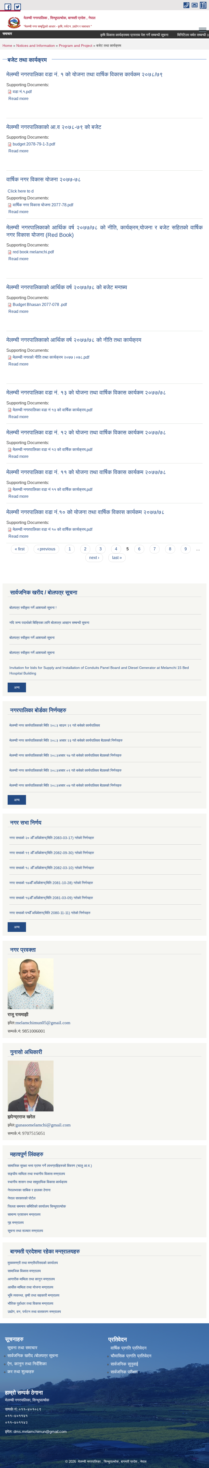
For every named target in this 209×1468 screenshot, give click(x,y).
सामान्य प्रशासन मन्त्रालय (24, 1214)
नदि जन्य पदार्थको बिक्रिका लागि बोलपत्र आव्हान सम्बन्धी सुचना (49, 623)
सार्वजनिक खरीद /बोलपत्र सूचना (32, 1355)
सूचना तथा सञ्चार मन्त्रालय (25, 1231)
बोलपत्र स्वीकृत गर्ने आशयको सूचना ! (33, 608)
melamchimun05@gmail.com (43, 1022)
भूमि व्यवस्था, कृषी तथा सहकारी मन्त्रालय (33, 1295)
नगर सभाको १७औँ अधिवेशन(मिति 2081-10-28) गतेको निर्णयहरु (51, 883)
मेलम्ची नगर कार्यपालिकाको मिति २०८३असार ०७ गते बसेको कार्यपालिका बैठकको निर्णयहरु (65, 785)
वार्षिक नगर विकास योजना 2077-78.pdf (43, 205)
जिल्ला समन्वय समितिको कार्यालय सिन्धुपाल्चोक (37, 1206)
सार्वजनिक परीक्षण (124, 1372)
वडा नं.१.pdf (22, 92)
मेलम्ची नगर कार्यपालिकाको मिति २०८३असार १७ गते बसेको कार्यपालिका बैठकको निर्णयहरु (65, 755)
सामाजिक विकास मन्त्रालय (24, 1271)
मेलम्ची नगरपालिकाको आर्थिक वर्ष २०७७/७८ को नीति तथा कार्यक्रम (73, 340)
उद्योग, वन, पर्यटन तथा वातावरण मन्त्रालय (34, 1312)
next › (94, 557)
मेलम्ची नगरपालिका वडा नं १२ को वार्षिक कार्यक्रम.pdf (52, 449)
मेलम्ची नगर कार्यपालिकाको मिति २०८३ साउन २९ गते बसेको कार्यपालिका (54, 725)
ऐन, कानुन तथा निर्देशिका (27, 1363)
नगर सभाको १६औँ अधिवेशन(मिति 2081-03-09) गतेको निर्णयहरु (51, 898)
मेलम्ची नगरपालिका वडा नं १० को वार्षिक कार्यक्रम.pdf (52, 529)
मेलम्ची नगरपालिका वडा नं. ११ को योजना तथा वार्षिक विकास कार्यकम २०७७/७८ (86, 472)
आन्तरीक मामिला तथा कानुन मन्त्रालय (31, 1279)
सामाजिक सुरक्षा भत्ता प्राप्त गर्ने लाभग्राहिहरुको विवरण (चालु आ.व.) (50, 1166)
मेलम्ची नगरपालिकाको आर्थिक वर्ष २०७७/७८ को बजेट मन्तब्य (66, 287)
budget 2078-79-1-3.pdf (34, 144)
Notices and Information (35, 45)
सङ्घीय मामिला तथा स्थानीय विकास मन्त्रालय (36, 1174)
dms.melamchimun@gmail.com (40, 1431)
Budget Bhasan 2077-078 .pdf (40, 304)
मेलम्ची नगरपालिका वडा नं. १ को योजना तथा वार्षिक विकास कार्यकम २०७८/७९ (84, 74)
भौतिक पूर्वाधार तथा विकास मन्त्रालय (30, 1303)
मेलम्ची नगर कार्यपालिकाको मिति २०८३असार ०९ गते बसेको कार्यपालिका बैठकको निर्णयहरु (65, 770)
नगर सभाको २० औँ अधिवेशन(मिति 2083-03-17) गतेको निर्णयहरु (51, 838)
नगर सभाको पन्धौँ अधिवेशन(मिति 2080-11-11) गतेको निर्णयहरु (49, 913)
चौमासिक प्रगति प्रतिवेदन (131, 1356)
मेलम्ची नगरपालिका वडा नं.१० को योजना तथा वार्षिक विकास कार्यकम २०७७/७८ (85, 512)
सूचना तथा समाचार (22, 1347)
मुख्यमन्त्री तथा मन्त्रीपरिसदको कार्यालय (33, 1263)
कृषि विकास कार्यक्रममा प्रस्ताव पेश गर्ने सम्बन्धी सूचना (124, 35)
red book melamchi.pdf (33, 252)
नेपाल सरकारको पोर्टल (21, 1198)
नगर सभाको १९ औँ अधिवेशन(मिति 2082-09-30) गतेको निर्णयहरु (51, 853)
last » (117, 557)
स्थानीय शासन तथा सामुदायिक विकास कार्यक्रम (37, 1182)
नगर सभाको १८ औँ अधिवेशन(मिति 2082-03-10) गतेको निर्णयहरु (51, 868)
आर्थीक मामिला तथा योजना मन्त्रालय (30, 1287)
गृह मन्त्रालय (16, 1223)
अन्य (17, 687)
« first (19, 549)
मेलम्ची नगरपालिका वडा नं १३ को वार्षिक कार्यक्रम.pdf (52, 410)
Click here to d (21, 191)
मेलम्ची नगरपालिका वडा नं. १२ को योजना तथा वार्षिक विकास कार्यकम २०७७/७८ (86, 432)
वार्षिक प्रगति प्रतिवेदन (129, 1348)
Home (7, 45)
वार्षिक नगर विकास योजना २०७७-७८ (43, 179)
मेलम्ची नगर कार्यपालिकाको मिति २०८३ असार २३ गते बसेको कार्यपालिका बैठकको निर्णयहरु (66, 740)
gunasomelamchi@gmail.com (43, 1124)
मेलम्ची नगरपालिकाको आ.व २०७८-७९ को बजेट (53, 127)
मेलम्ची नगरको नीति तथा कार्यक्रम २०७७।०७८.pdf (51, 357)
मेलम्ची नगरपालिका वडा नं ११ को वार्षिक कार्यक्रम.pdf (52, 489)
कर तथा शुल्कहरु (20, 1371)
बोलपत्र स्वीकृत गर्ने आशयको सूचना (32, 638)
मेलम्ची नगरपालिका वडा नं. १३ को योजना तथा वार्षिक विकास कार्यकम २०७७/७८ (86, 392)
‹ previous (46, 549)
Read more (18, 98)
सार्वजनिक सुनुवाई (124, 1364)
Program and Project (75, 45)
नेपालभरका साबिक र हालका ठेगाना (29, 1190)
